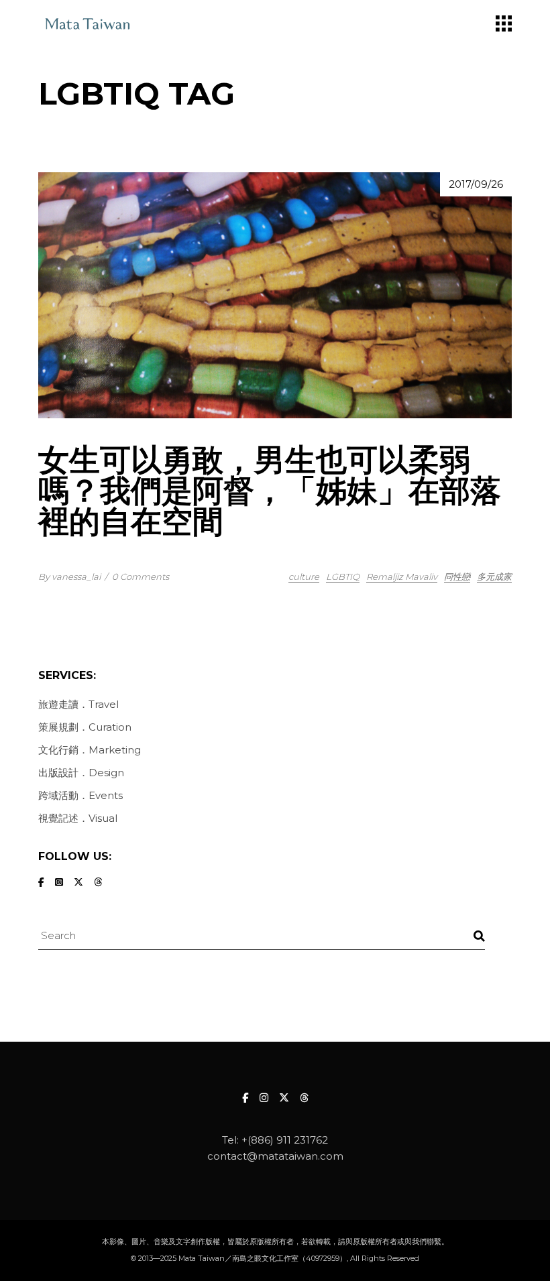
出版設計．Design (81, 772)
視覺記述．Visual (77, 818)
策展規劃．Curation (84, 727)
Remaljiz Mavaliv (401, 576)
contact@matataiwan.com (275, 1156)
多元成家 (494, 576)
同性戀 (457, 576)
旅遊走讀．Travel (78, 704)
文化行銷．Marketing (89, 749)
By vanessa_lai (69, 576)
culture (303, 576)
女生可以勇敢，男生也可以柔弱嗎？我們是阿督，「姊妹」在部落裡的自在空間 (269, 490)
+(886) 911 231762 (284, 1140)
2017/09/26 (476, 184)
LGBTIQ (343, 576)
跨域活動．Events (80, 795)
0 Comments (140, 576)
